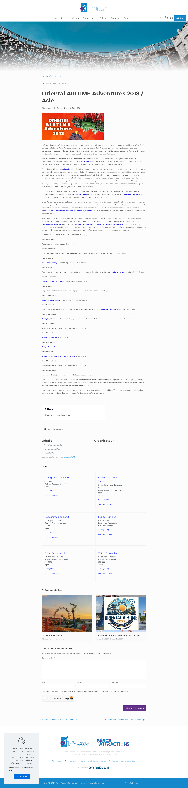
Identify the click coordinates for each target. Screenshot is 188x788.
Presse (60, 761)
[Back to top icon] (142, 783)
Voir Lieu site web (51, 495)
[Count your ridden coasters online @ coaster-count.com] (99, 767)
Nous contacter (71, 761)
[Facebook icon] (125, 783)
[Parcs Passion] (94, 7)
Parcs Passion (99, 445)
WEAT (72, 457)
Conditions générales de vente (93, 761)
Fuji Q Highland (107, 517)
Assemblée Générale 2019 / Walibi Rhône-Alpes (126, 720)
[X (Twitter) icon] (127, 783)
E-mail (80, 682)
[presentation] (67, 613)
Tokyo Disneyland (54, 553)
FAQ (52, 761)
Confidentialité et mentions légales (122, 761)
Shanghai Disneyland (56, 477)
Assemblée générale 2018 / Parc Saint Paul (59, 720)
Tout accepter (22, 776)
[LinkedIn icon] (137, 783)
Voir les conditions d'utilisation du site (21, 769)
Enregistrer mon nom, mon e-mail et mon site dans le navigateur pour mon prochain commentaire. (86, 691)
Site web (114, 682)
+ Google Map (50, 490)
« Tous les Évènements (51, 76)
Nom (44, 682)
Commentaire (48, 658)
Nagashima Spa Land (56, 517)
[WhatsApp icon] (132, 783)
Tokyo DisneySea (108, 553)
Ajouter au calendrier (55, 429)
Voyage (66, 457)
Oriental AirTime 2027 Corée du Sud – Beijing (118, 635)
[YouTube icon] (134, 783)
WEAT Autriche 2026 (52, 635)
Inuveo (83, 783)
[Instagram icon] (130, 783)
